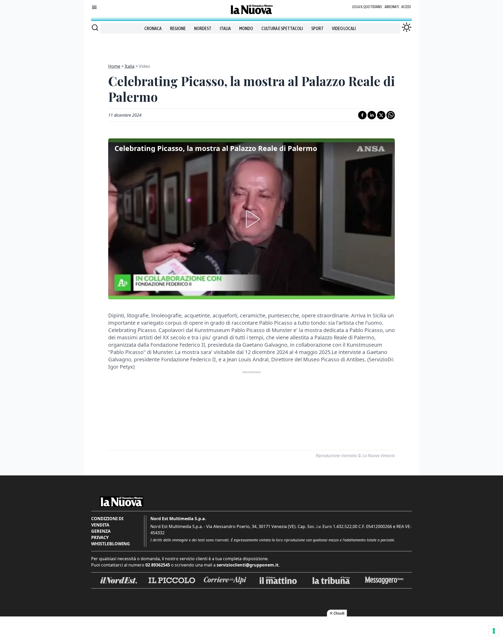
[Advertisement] (251, 45)
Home (114, 66)
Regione (178, 28)
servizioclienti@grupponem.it (247, 565)
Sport (317, 28)
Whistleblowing (110, 544)
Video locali (344, 28)
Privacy (100, 537)
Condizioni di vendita (107, 522)
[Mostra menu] (94, 7)
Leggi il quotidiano (367, 7)
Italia (225, 28)
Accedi (406, 7)
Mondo (246, 28)
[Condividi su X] (381, 115)
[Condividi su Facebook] (362, 115)
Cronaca (153, 28)
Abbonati (392, 7)
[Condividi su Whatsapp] (390, 115)
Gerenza (101, 531)
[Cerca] (95, 27)
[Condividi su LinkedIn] (372, 115)
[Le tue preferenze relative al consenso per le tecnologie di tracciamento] (494, 631)
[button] (251, 219)
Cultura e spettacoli (282, 28)
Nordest (202, 28)
